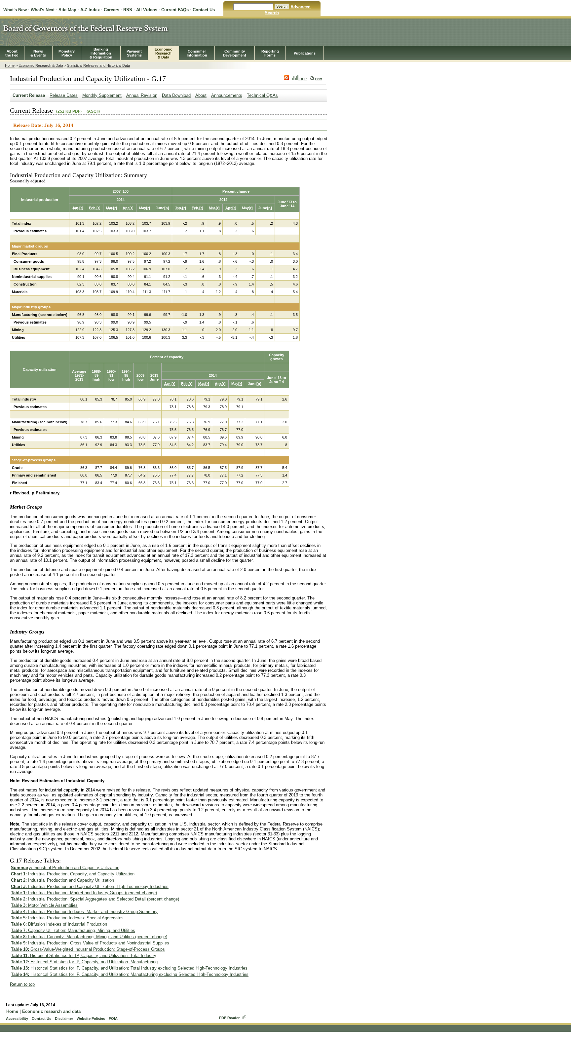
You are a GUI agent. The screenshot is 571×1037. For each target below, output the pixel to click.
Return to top (22, 984)
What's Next (43, 9)
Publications (305, 53)
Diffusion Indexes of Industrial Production (59, 924)
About (201, 95)
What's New (15, 9)
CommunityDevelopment (234, 53)
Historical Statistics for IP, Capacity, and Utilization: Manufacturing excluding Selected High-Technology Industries (129, 974)
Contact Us (204, 9)
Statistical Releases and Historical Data (98, 65)
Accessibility (17, 1018)
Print (318, 79)
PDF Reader (229, 1018)
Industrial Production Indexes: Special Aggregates (67, 917)
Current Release (29, 95)
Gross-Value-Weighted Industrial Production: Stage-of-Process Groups (88, 949)
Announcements (226, 95)
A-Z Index (90, 9)
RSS (127, 9)
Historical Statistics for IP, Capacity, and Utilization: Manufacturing (84, 961)
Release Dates (64, 95)
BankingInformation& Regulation (101, 53)
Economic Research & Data (41, 65)
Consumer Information (197, 53)
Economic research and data (51, 1011)
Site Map (67, 9)
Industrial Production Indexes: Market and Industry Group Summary (84, 911)
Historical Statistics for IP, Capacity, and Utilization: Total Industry (83, 955)
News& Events (38, 53)
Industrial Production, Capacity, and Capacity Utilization (72, 873)
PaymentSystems (134, 53)
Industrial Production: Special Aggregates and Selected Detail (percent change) (95, 899)
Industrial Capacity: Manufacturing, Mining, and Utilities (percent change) (89, 936)
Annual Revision (141, 95)
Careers (111, 9)
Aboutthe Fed (12, 53)
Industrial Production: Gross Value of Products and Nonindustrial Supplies (90, 943)
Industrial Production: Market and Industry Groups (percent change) (84, 892)
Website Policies (91, 1018)
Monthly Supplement (102, 95)
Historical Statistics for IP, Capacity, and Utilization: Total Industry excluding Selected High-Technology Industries (129, 968)
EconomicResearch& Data (163, 53)
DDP (302, 79)
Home (10, 65)
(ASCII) (93, 111)
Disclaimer (64, 1018)
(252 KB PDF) (69, 111)
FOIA (113, 1018)
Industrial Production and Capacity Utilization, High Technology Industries (90, 886)
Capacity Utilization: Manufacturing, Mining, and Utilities (73, 930)
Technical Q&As (262, 95)
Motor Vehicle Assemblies (44, 905)
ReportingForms (270, 53)
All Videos (146, 9)
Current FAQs (175, 9)
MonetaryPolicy (66, 53)
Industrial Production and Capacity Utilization (65, 867)
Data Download (176, 95)
